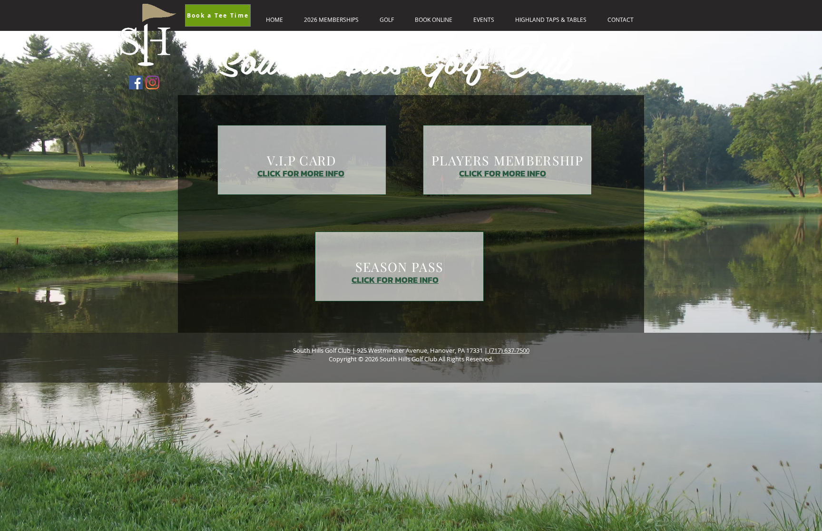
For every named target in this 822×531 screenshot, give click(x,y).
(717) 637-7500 (508, 350)
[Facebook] (136, 82)
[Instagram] (152, 82)
